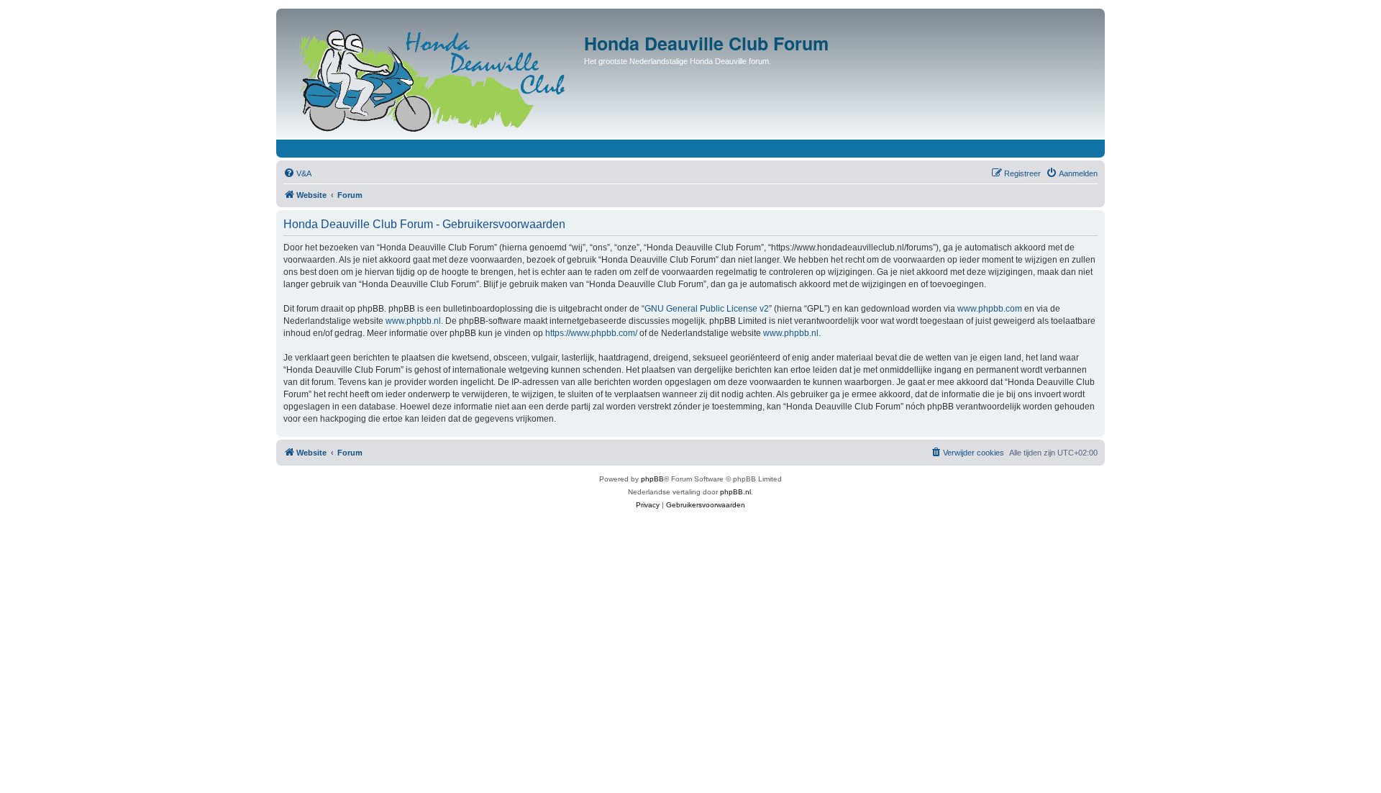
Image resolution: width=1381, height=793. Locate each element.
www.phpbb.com (989, 309)
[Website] (432, 77)
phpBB (652, 479)
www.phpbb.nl (413, 321)
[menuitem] (297, 173)
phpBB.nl (735, 492)
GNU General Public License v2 (706, 309)
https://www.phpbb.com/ (591, 333)
